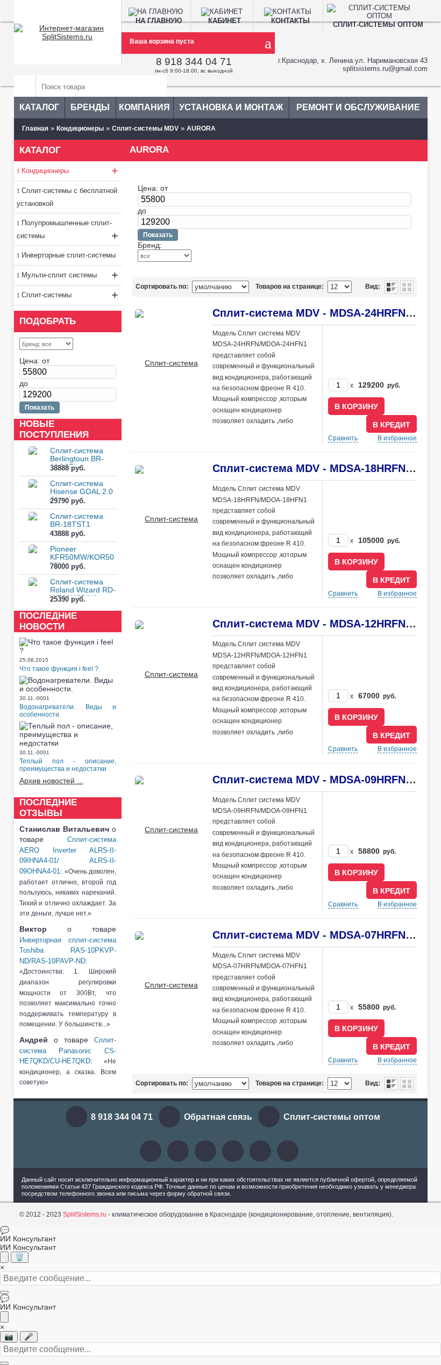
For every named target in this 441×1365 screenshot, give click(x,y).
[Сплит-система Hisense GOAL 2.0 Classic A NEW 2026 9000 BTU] (32, 492)
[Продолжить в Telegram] (4, 1257)
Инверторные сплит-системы (69, 255)
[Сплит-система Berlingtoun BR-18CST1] (32, 460)
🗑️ (19, 1257)
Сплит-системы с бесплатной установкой (67, 197)
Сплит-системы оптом (331, 1116)
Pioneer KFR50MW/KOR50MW (82, 557)
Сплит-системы (70, 295)
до (23, 383)
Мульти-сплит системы (70, 275)
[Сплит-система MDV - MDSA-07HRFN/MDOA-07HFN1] (167, 984)
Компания (144, 107)
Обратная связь (218, 1116)
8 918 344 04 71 (194, 61)
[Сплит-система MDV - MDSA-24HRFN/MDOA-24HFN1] (167, 362)
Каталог (39, 107)
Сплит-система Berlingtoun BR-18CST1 (77, 458)
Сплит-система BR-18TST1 (76, 520)
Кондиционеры (70, 170)
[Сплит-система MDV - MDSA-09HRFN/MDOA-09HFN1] (167, 829)
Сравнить (343, 438)
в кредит (391, 424)
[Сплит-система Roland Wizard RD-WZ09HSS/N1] (32, 591)
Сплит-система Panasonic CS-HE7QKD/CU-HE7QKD (67, 1050)
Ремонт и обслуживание (358, 107)
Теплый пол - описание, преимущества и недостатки (67, 765)
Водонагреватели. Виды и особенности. (67, 710)
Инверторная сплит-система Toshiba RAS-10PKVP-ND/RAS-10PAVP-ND (67, 950)
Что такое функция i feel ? (58, 669)
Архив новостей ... (51, 780)
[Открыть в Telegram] (4, 1317)
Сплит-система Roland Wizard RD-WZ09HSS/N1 (83, 589)
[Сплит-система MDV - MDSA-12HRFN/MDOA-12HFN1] (167, 673)
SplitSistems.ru (84, 1214)
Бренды (90, 107)
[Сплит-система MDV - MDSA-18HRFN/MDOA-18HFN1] (167, 517)
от (45, 360)
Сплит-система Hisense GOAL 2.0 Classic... (81, 491)
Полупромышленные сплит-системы (67, 230)
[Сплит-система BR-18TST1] (32, 525)
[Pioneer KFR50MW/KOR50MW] (32, 558)
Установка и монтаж (231, 107)
